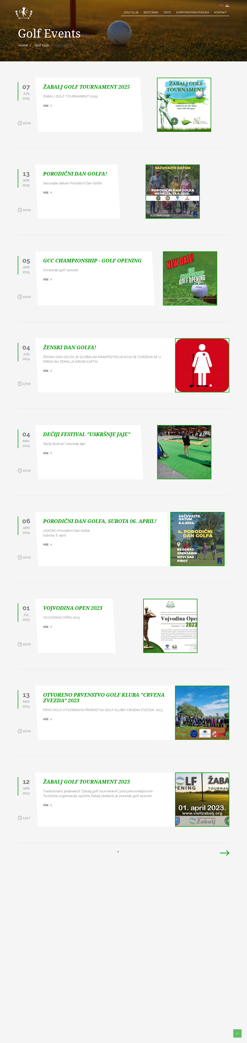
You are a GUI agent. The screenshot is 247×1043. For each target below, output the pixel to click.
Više (46, 105)
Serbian (227, 5)
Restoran (151, 12)
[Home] (24, 13)
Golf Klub (131, 12)
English (221, 5)
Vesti (167, 12)
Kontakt (220, 12)
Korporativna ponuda (192, 12)
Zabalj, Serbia (208, 44)
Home (23, 45)
